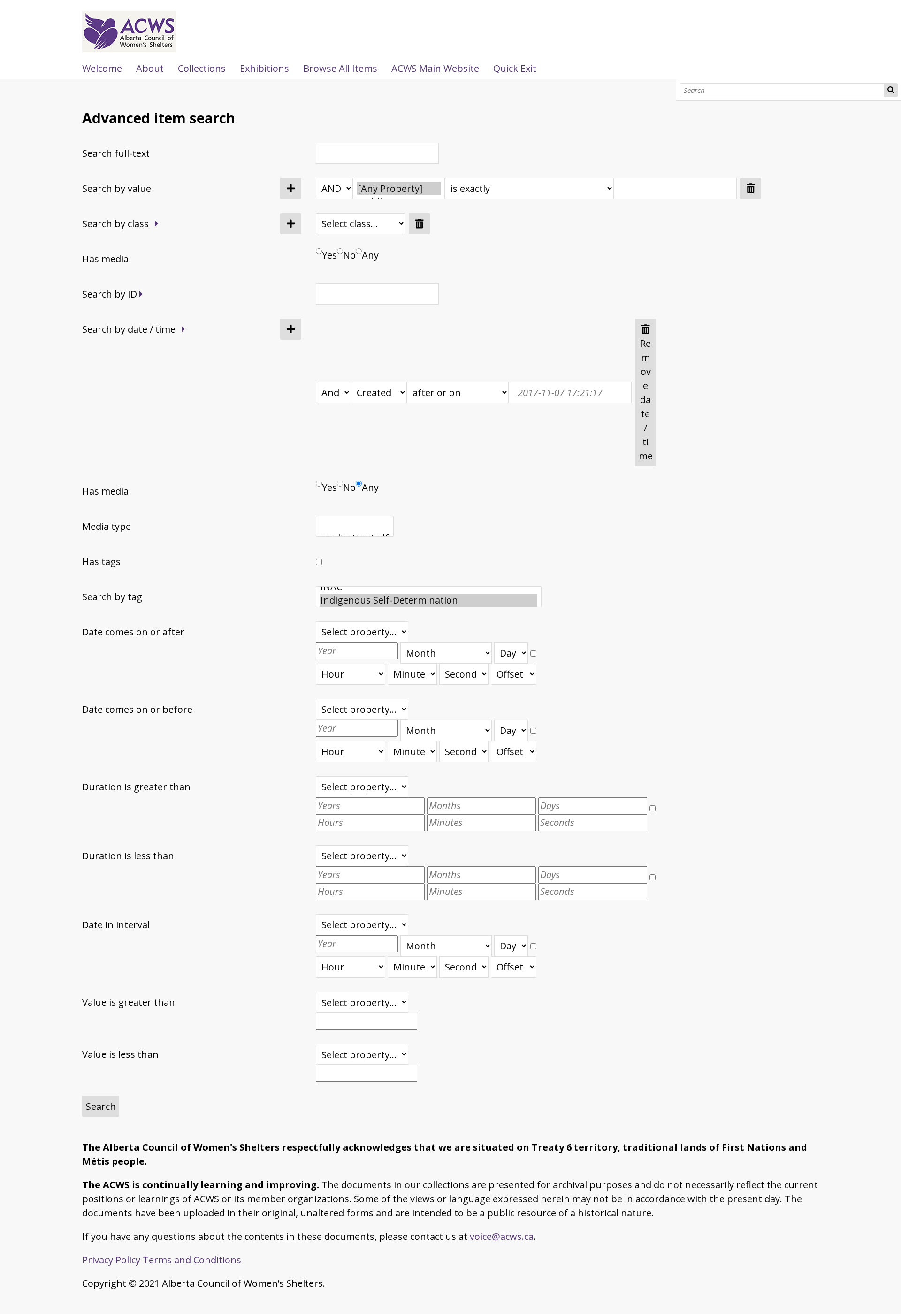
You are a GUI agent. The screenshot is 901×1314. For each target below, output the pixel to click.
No (349, 255)
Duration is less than (128, 855)
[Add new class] (290, 223)
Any (370, 255)
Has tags (101, 561)
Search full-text (116, 153)
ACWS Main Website (435, 68)
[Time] (533, 649)
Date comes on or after (133, 632)
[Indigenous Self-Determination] (428, 600)
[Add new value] (290, 188)
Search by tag (112, 596)
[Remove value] (750, 188)
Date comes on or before (137, 709)
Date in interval (116, 924)
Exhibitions (264, 68)
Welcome (102, 68)
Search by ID (109, 294)
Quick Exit (514, 68)
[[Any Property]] (399, 188)
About (150, 68)
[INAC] (428, 587)
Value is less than (120, 1054)
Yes (329, 255)
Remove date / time (646, 399)
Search (890, 90)
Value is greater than (128, 1002)
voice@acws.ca (502, 1236)
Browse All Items (340, 68)
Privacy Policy (111, 1259)
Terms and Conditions (192, 1259)
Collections (202, 68)
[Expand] (157, 223)
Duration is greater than (136, 786)
